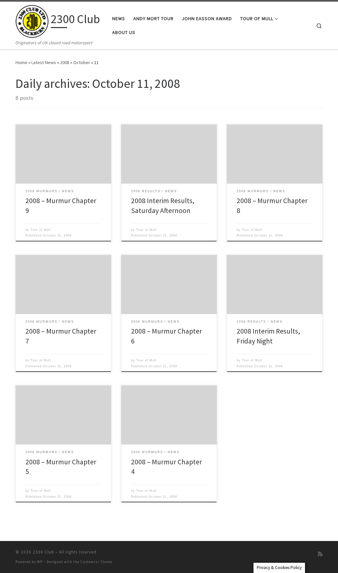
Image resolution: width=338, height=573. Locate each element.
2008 (64, 62)
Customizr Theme (96, 561)
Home (21, 62)
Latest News (43, 62)
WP (40, 561)
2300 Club (43, 552)
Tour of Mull (41, 230)
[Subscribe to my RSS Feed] (320, 554)
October (81, 62)
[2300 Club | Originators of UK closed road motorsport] (32, 20)
